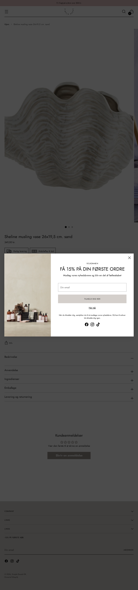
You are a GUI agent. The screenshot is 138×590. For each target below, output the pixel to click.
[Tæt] (129, 258)
